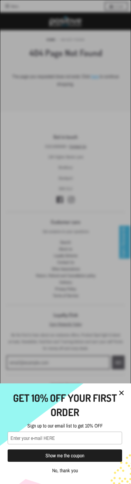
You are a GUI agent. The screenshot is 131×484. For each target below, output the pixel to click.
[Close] (121, 392)
